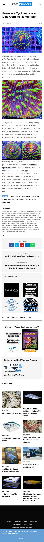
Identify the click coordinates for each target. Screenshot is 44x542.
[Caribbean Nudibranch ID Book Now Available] (11, 455)
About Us (33, 521)
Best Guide (28, 524)
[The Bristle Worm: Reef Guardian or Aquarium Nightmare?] (32, 426)
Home (9, 521)
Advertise (17, 521)
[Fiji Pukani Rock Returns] (11, 399)
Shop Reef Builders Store (22, 527)
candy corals (15, 196)
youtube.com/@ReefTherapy (14, 375)
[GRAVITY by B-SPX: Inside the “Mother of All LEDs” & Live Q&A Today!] (32, 397)
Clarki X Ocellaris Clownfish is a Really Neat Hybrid (22, 256)
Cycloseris (26, 196)
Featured (5, 410)
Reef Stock (17, 524)
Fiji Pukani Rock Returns (11, 413)
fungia (21, 199)
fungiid (28, 199)
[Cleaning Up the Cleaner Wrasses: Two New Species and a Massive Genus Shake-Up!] (32, 482)
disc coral (35, 196)
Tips (25, 521)
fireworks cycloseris (10, 199)
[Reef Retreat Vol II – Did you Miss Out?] (32, 453)
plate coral (6, 202)
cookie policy (13, 533)
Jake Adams (6, 23)
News (34, 199)
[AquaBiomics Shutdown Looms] (11, 426)
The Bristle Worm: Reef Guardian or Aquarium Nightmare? (31, 440)
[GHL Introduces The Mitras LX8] (11, 482)
